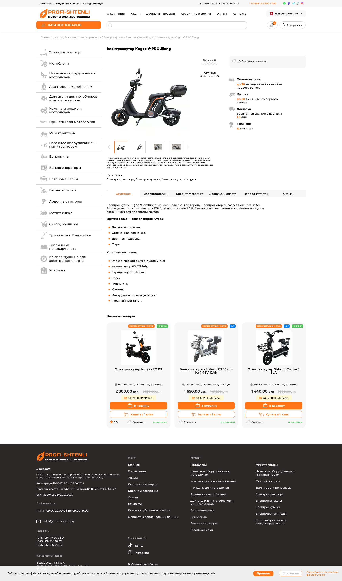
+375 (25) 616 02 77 (49, 545)
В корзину (141, 405)
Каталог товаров (64, 25)
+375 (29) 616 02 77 (49, 541)
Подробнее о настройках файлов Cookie (322, 573)
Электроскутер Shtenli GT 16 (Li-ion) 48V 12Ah (206, 371)
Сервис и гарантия (262, 3)
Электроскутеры (148, 179)
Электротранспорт (120, 179)
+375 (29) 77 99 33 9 (50, 537)
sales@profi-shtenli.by (58, 521)
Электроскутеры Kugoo (178, 179)
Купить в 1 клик (141, 414)
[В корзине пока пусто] (293, 25)
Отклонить (291, 573)
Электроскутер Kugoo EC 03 (138, 369)
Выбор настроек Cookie (143, 564)
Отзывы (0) (210, 60)
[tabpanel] (148, 97)
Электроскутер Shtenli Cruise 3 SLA (273, 371)
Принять (263, 573)
